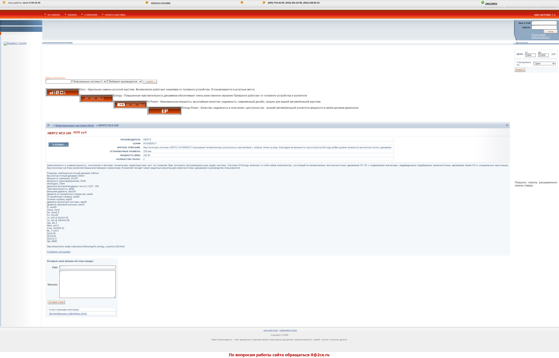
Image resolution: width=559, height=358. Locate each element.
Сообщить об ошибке (59, 251)
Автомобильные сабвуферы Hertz (68, 313)
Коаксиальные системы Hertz (74, 125)
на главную (54, 14)
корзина (72, 14)
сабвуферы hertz (288, 330)
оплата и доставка (160, 3)
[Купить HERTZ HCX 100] (58, 145)
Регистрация (538, 34)
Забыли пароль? (540, 37)
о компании (91, 14)
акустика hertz (271, 330)
